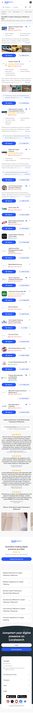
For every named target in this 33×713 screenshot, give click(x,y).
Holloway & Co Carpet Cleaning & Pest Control (16, 452)
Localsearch (3, 11)
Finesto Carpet (16, 502)
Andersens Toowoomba (16, 466)
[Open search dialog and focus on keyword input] (2, 7)
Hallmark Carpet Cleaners (16, 488)
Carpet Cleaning (16, 11)
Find (9, 11)
